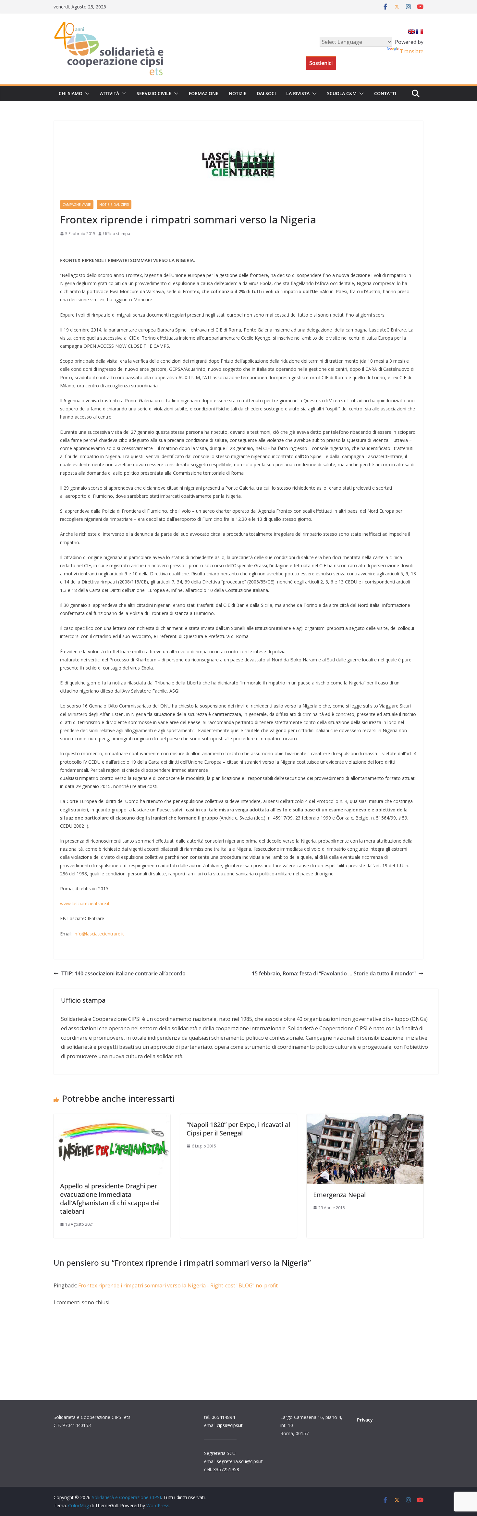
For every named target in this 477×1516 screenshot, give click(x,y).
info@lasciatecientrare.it (99, 934)
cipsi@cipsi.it (230, 1425)
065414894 (223, 1417)
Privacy (365, 1420)
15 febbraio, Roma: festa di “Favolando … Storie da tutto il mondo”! (334, 973)
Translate (411, 51)
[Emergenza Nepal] (365, 1118)
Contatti (385, 93)
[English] (411, 31)
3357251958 (226, 1469)
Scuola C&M (342, 93)
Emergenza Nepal (339, 1194)
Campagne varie (77, 204)
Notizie (237, 93)
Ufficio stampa (116, 233)
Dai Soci (266, 93)
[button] (86, 93)
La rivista (298, 93)
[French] (419, 31)
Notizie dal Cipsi (114, 204)
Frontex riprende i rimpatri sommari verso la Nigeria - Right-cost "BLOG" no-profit (178, 1285)
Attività (109, 93)
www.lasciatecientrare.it (85, 903)
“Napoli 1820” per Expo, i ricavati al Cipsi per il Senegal (238, 1128)
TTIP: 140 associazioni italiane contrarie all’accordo (123, 973)
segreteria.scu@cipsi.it (240, 1461)
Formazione (203, 93)
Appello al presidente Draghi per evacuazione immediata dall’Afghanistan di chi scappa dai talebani (110, 1199)
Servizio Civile (154, 93)
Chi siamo (70, 93)
